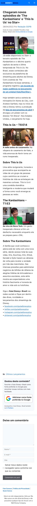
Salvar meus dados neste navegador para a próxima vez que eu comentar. (18, 468)
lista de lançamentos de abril (19, 110)
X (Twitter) (9, 408)
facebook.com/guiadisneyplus (17, 306)
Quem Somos (7, 491)
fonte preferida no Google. (24, 32)
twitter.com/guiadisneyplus (16, 309)
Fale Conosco (7, 488)
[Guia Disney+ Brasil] (12, 3)
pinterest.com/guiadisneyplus (17, 315)
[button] (29, 3)
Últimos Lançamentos (15, 374)
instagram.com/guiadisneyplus (18, 312)
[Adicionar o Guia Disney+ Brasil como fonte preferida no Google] (18, 398)
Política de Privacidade (21, 488)
